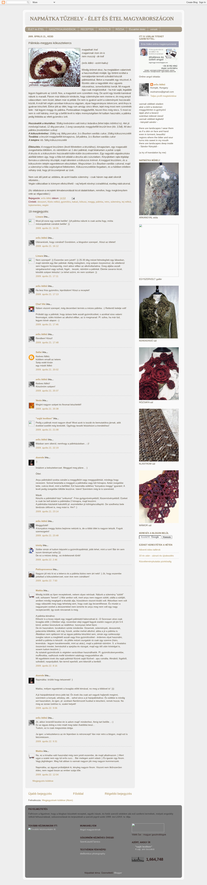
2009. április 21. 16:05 (47, 228)
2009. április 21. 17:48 (47, 342)
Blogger (118, 873)
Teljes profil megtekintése (163, 96)
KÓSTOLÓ (105, 29)
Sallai (39, 352)
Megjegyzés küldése (43, 781)
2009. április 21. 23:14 (47, 511)
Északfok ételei (137, 29)
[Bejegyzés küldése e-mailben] (73, 198)
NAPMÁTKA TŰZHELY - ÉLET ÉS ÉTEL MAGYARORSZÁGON (102, 18)
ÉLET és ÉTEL (36, 29)
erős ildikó (41, 238)
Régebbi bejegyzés (118, 793)
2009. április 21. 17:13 (47, 294)
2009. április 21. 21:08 (47, 430)
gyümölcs (66, 202)
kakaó (75, 202)
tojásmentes (34, 205)
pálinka (99, 202)
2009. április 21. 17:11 (47, 276)
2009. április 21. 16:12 (47, 246)
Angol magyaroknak (90, 829)
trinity (39, 545)
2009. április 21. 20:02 (47, 369)
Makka (39, 590)
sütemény (115, 202)
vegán (45, 205)
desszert (42, 202)
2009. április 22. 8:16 (46, 666)
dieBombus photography (92, 853)
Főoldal (78, 793)
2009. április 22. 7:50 (46, 580)
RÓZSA (120, 29)
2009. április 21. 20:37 (47, 391)
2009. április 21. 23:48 (47, 535)
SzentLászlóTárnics (90, 842)
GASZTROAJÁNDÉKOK (62, 29)
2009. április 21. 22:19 (47, 448)
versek (154, 29)
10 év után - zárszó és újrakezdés (156, 555)
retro (106, 202)
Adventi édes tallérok (149, 550)
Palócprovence (44, 569)
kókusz (83, 202)
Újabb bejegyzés (40, 793)
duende (40, 457)
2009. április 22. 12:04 (47, 774)
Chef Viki (41, 304)
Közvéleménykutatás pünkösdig (155, 561)
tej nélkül (126, 202)
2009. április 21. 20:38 (47, 409)
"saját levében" (44, 418)
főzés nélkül (54, 202)
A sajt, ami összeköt (144, 849)
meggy (91, 202)
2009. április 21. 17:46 (47, 324)
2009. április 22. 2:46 (46, 560)
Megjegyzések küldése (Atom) (57, 800)
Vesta (39, 400)
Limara (39, 217)
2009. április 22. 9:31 (46, 741)
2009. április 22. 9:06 (46, 708)
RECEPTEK (87, 29)
